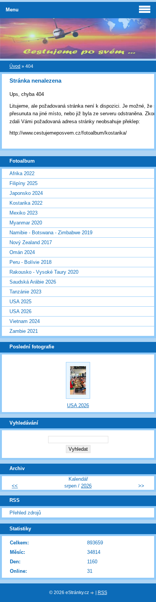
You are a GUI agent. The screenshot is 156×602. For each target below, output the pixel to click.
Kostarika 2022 (25, 203)
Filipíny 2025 (23, 183)
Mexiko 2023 (23, 213)
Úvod (14, 66)
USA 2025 (20, 301)
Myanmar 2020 (25, 223)
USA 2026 (20, 311)
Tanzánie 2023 (25, 292)
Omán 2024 (22, 252)
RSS (102, 592)
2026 (86, 486)
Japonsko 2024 (26, 193)
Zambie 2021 (23, 331)
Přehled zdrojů (25, 513)
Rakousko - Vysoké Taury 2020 (43, 272)
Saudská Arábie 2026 (32, 282)
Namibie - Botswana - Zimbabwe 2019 (50, 232)
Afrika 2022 (21, 173)
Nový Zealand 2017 (30, 242)
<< (15, 486)
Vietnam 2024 (24, 321)
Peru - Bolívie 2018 (30, 262)
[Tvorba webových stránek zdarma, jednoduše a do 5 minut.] (92, 593)
